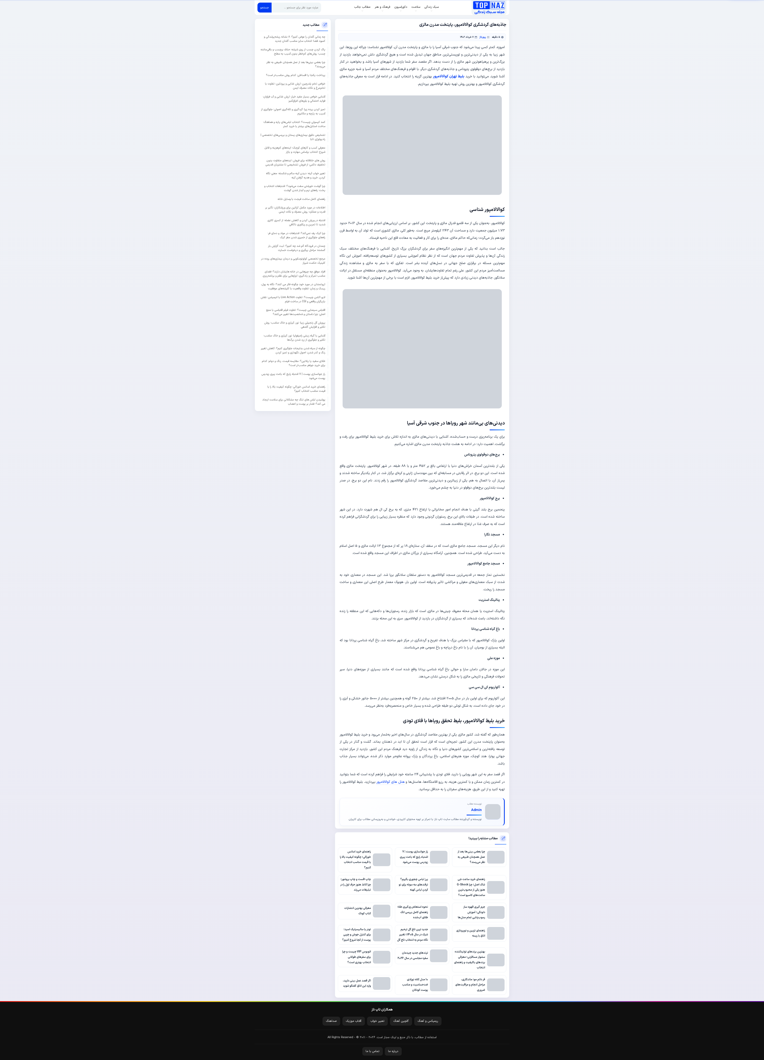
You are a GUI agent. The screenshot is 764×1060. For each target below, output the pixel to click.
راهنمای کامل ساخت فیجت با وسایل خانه (301, 199)
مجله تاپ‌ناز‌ (489, 7)
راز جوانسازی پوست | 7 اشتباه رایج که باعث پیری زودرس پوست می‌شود (293, 376)
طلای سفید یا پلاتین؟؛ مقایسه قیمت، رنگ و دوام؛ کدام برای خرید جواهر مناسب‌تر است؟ (293, 363)
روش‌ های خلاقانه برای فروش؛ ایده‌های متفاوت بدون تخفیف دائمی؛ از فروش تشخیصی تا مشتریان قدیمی (295, 162)
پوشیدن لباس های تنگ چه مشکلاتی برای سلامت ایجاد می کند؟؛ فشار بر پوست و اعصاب (293, 401)
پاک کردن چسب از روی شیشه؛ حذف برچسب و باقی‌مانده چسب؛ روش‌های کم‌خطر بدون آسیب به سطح (293, 52)
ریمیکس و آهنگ (428, 1021)
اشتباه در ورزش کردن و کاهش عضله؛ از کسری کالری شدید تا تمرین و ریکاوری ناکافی (296, 222)
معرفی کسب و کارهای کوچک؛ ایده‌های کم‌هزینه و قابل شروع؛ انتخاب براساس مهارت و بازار (294, 150)
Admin (476, 810)
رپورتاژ (482, 37)
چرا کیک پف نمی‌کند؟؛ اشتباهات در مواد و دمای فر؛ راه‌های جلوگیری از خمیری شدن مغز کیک (296, 235)
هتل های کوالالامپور (390, 782)
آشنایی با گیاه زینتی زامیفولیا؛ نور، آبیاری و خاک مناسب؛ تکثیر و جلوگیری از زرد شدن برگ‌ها (294, 338)
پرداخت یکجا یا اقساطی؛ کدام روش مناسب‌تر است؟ (295, 75)
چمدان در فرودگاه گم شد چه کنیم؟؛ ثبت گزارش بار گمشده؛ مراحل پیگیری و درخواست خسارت (296, 248)
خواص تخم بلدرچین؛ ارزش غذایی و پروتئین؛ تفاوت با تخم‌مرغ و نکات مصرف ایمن (295, 86)
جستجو (264, 8)
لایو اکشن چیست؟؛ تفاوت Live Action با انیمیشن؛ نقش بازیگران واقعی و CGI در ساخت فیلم (293, 299)
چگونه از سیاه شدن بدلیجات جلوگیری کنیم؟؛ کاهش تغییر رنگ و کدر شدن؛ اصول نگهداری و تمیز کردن (293, 350)
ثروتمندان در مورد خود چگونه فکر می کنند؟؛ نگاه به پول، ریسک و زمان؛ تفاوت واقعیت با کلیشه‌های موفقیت (293, 286)
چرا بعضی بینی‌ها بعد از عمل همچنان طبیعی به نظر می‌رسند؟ (295, 64)
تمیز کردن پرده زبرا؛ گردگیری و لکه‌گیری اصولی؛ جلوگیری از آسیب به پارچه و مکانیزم (293, 111)
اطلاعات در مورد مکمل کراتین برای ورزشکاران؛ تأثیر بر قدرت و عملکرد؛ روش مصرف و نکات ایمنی (295, 210)
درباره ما (393, 1051)
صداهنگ (331, 1021)
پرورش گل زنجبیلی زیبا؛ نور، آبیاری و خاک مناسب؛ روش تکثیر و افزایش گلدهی (294, 325)
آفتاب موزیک (354, 1021)
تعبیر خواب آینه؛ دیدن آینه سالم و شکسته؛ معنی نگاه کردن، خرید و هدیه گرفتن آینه (295, 175)
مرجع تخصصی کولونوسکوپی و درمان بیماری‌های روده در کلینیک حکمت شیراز (293, 261)
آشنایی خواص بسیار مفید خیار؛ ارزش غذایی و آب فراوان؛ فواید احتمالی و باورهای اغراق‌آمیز (294, 98)
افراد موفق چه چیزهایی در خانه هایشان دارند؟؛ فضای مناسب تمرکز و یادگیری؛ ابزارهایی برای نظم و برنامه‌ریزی (294, 274)
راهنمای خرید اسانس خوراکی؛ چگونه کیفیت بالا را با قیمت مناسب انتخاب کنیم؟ (296, 389)
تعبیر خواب (377, 1021)
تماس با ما (372, 1051)
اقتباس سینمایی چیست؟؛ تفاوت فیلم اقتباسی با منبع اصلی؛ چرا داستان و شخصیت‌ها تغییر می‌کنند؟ (295, 312)
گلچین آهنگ (401, 1021)
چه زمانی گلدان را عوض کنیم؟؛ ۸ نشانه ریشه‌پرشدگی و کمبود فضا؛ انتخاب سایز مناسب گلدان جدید (294, 39)
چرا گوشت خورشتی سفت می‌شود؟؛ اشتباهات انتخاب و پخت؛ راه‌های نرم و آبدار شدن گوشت (294, 188)
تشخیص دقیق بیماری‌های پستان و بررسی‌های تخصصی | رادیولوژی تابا (293, 137)
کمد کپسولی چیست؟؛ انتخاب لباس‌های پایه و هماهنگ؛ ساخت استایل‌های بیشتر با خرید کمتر (294, 124)
